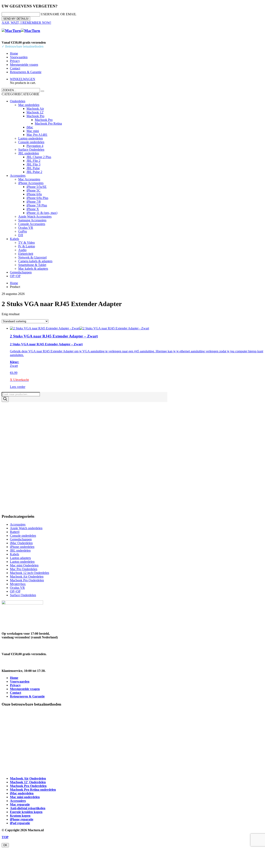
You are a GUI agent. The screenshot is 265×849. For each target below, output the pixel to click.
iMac (29, 127)
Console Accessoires (31, 224)
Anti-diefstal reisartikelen (27, 808)
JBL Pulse (33, 168)
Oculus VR (25, 227)
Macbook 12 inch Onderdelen (29, 573)
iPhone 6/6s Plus (37, 198)
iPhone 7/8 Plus (36, 205)
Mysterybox (18, 584)
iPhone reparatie (21, 819)
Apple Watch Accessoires (35, 216)
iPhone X (32, 209)
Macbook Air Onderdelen (26, 576)
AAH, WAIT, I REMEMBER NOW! (26, 22)
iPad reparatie (20, 823)
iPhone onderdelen (22, 547)
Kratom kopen (20, 815)
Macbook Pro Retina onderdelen (33, 789)
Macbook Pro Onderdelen (27, 580)
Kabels (14, 239)
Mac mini (32, 131)
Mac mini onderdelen (25, 797)
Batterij (14, 532)
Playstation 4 (34, 146)
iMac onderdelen (22, 793)
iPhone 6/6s (34, 194)
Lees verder (17, 387)
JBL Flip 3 (33, 164)
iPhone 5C (33, 190)
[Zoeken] (5, 399)
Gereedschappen (21, 272)
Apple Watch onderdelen (26, 528)
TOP (5, 837)
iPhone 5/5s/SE (36, 186)
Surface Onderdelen (31, 149)
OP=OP (15, 276)
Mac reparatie (20, 804)
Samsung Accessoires (32, 220)
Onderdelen (17, 101)
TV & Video (26, 242)
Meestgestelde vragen (24, 64)
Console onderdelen (31, 142)
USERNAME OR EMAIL (58, 14)
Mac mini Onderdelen (24, 565)
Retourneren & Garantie (25, 72)
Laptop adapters (20, 558)
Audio (22, 250)
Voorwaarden (19, 57)
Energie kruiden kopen (26, 812)
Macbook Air (35, 108)
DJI (20, 235)
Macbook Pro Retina (48, 123)
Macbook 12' (35, 112)
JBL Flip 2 (33, 160)
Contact (15, 68)
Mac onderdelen (28, 105)
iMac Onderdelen (21, 543)
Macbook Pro (35, 116)
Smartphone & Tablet (32, 265)
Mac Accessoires (29, 179)
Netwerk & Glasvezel (32, 257)
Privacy (15, 61)
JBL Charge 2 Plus (38, 157)
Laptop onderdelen (30, 138)
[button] (20, 94)
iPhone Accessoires (30, 183)
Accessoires (17, 175)
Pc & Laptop (26, 246)
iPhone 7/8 (33, 201)
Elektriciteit (25, 253)
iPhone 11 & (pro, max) (41, 213)
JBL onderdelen (28, 153)
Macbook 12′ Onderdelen (28, 782)
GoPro (22, 231)
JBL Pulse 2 (34, 172)
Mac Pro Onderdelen (23, 569)
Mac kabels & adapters (33, 268)
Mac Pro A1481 (36, 134)
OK (5, 845)
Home (14, 53)
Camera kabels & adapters (35, 261)
